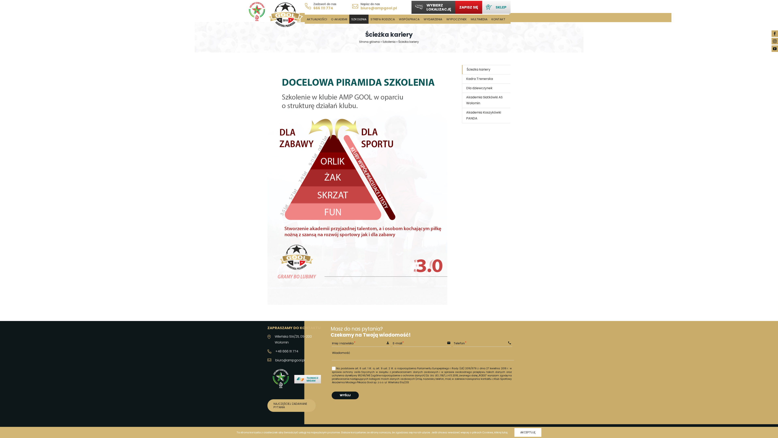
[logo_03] (285, 3)
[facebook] (775, 33)
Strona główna (369, 42)
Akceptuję (527, 432)
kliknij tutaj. (501, 432)
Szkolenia (389, 42)
